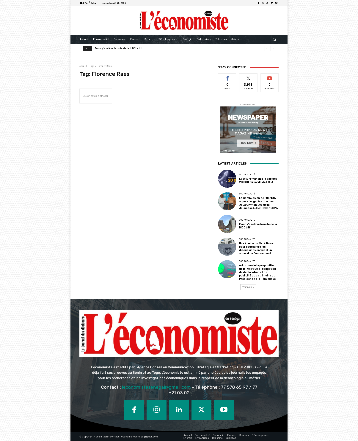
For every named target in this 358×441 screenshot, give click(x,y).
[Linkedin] (179, 410)
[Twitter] (267, 3)
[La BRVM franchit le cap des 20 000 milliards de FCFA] (227, 179)
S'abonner (269, 76)
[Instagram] (263, 3)
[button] (274, 39)
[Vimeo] (272, 3)
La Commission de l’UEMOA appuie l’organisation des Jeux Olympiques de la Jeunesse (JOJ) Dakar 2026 (258, 203)
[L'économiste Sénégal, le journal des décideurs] (184, 20)
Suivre (248, 76)
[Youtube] (276, 3)
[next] (273, 48)
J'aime (227, 76)
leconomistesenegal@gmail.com (156, 387)
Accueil (83, 66)
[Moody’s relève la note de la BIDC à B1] (227, 224)
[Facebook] (258, 3)
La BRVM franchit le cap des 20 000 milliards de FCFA (258, 180)
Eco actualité (247, 175)
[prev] (267, 48)
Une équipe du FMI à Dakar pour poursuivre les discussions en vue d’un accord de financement (153, 48)
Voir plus (247, 287)
